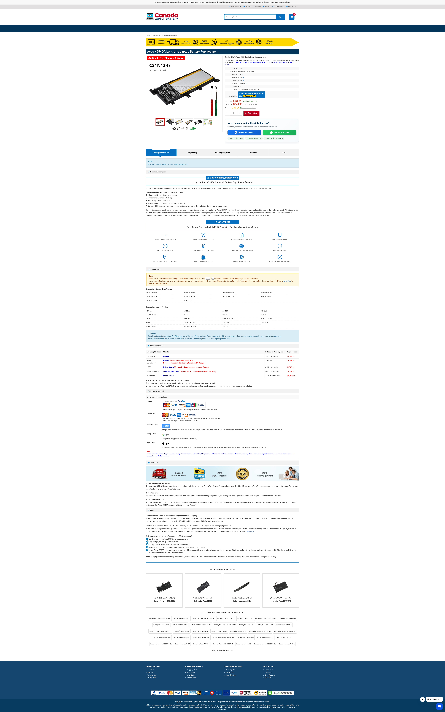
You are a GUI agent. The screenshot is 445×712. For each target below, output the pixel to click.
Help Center (269, 670)
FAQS (284, 153)
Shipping (248, 6)
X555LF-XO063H (151, 326)
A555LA (187, 311)
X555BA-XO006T (189, 322)
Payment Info (230, 672)
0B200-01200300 (266, 297)
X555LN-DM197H (190, 326)
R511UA (148, 319)
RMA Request (191, 677)
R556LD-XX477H (266, 319)
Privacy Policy (152, 677)
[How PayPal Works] (230, 693)
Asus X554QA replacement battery (191, 215)
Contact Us (292, 6)
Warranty (253, 153)
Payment (258, 6)
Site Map (268, 677)
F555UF (225, 315)
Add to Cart (253, 113)
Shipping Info (230, 670)
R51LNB (187, 319)
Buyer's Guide (235, 6)
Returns (267, 6)
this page (250, 531)
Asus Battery (156, 35)
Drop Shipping (230, 675)
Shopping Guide (192, 670)
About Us (151, 670)
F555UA (187, 315)
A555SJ (225, 311)
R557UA (148, 322)
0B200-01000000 (151, 293)
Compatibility (192, 153)
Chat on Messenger (246, 132)
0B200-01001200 (228, 297)
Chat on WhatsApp (281, 132)
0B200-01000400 (266, 293)
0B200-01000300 (228, 293)
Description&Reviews (161, 153)
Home (148, 35)
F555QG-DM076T (151, 315)
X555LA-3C (226, 322)
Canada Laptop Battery (195, 702)
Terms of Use (152, 675)
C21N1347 (187, 300)
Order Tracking (279, 6)
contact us (287, 281)
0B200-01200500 (151, 300)
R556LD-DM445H (228, 319)
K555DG (263, 315)
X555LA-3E (264, 322)
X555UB (225, 326)
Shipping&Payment (222, 153)
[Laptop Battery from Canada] (162, 19)
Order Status (191, 672)
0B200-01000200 (189, 293)
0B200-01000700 (151, 297)
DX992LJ (264, 311)
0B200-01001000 (189, 297)
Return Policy (191, 675)
